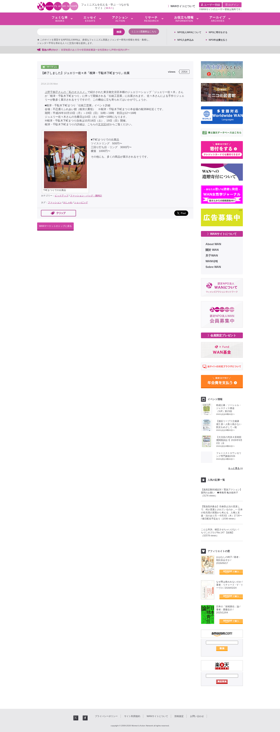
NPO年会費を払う (218, 40)
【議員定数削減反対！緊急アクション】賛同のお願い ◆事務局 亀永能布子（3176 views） (221, 492)
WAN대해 (212, 261)
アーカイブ (217, 19)
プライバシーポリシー (106, 716)
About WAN (213, 244)
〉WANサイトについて (222, 233)
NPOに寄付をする (218, 32)
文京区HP (104, 124)
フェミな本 (60, 19)
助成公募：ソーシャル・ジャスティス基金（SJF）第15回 (228, 408)
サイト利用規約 (132, 716)
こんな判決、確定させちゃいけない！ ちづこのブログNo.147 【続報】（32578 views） (221, 532)
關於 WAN (212, 249)
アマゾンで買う (231, 572)
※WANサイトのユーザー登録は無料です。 (221, 9)
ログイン (233, 4)
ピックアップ (61, 195)
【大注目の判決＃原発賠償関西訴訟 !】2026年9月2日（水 (229, 440)
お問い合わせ (197, 716)
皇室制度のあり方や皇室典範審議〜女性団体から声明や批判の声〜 (96, 49)
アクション (120, 19)
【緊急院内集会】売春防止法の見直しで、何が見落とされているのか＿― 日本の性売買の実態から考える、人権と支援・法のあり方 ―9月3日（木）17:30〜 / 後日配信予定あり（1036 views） (222, 512)
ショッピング (81, 202)
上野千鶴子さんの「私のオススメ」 (66, 92)
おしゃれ (67, 202)
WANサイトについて (182, 6)
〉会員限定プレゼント (222, 335)
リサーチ (151, 19)
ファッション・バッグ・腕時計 (86, 195)
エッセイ (89, 19)
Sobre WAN (213, 266)
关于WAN (212, 255)
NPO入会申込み (185, 40)
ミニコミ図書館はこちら (143, 31)
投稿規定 (179, 716)
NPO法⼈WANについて (189, 32)
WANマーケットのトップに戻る (55, 226)
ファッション (55, 202)
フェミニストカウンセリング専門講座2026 (228, 454)
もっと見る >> (235, 468)
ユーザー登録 (211, 4)
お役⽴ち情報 (184, 19)
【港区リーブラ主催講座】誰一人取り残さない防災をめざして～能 (228, 424)
